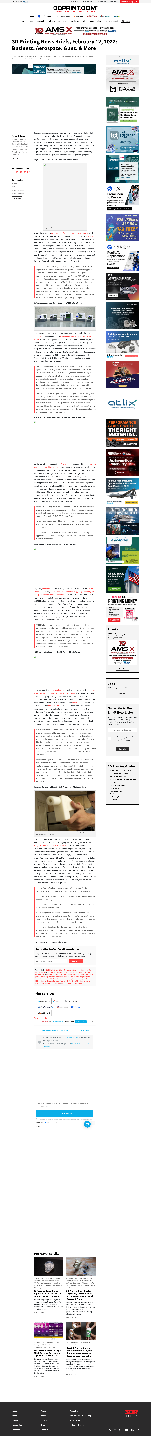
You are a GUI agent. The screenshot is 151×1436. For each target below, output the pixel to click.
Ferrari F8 (76, 702)
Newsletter (74, 21)
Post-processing (43, 59)
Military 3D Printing (81, 1285)
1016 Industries (58, 690)
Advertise (113, 2)
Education (85, 1283)
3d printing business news (73, 972)
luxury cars (75, 976)
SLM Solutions (48, 588)
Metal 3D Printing (30, 59)
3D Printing (62, 56)
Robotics (37, 1347)
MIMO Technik (55, 979)
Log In (70, 2)
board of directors (56, 976)
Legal (54, 1285)
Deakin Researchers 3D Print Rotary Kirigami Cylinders (20, 152)
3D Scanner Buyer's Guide (119, 774)
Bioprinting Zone (116, 791)
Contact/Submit (112, 21)
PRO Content (101, 2)
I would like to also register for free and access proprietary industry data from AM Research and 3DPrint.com (124, 739)
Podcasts (51, 21)
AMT (82, 974)
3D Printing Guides (121, 766)
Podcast (44, 1411)
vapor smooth (78, 983)
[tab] (44, 1001)
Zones (31, 21)
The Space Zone (115, 794)
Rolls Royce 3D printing (76, 981)
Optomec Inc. (39, 336)
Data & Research (87, 2)
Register (75, 2)
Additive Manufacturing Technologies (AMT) (69, 233)
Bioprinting (76, 1283)
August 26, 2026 (39, 1312)
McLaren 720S (54, 705)
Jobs (84, 21)
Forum (44, 1420)
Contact (44, 1429)
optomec (65, 979)
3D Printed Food (18, 190)
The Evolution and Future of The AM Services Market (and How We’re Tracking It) (20, 142)
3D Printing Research (41, 1281)
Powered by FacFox (41, 1018)
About (99, 21)
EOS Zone (113, 782)
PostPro (89, 236)
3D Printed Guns (43, 56)
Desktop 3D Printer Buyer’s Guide (122, 771)
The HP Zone (114, 788)
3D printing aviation (54, 972)
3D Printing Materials (82, 1278)
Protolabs (65, 464)
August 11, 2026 (39, 1376)
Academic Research (46, 1283)
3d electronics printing (67, 970)
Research (40, 21)
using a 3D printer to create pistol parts (50, 845)
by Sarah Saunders (31, 56)
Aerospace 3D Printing (74, 56)
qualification (61, 981)
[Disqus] (65, 1163)
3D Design (15, 183)
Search (127, 21)
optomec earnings (77, 979)
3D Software (53, 1281)
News (23, 21)
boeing (66, 976)
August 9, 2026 (71, 1374)
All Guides (113, 800)
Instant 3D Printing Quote (129, 2)
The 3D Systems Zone (117, 785)
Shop (92, 21)
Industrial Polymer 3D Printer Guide (123, 779)
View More (17, 159)
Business (21, 59)
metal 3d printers (42, 979)
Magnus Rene (85, 976)
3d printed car (83, 970)
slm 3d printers (46, 983)
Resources (62, 21)
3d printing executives (54, 974)
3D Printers (53, 56)
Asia (55, 1345)
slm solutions (66, 983)
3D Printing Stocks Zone (118, 797)
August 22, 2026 (71, 1317)
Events (15, 1420)
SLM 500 (57, 983)
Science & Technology (48, 1347)
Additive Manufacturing (80, 1415)
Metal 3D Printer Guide (118, 777)
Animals (69, 1283)
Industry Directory (78, 1425)
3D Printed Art (17, 187)
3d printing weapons (71, 974)
